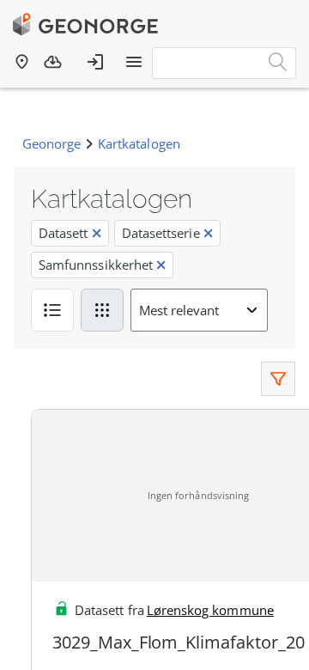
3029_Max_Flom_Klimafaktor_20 (178, 642)
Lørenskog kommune (210, 609)
